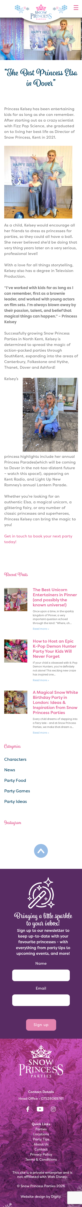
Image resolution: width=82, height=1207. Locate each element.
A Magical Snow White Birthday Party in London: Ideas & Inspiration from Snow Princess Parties (55, 702)
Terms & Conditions (41, 1159)
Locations (41, 1134)
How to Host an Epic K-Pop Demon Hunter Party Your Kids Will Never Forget (54, 648)
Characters (15, 759)
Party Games (17, 791)
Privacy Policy (41, 1154)
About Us (41, 1144)
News (9, 770)
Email (41, 988)
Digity (56, 1196)
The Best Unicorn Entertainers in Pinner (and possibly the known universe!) (55, 597)
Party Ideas (15, 801)
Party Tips (41, 1139)
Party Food (15, 780)
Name (41, 963)
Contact (41, 1149)
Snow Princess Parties (38, 1186)
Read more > (41, 629)
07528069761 (52, 1098)
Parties (41, 1129)
